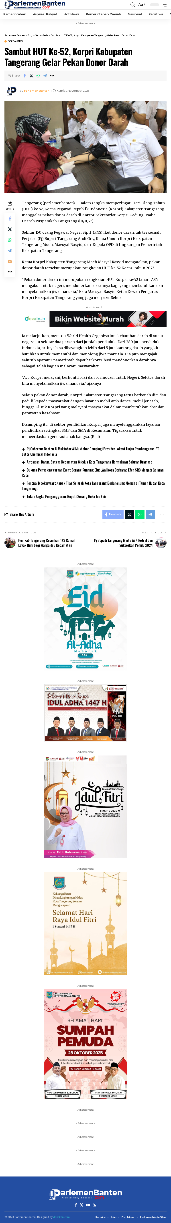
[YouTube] (88, 1205)
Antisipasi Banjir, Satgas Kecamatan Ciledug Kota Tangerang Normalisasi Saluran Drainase (89, 462)
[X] (81, 1205)
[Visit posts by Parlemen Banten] (11, 90)
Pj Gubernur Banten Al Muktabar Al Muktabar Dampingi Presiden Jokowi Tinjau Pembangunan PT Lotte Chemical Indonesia (90, 451)
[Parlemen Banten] (34, 4)
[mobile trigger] (163, 4)
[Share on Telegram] (45, 75)
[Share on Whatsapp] (38, 75)
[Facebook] (76, 1205)
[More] (52, 75)
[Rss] (94, 1205)
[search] (132, 4)
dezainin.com (61, 1217)
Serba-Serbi (15, 41)
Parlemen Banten (36, 90)
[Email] (9, 261)
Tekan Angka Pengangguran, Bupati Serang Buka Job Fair (66, 496)
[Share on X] (31, 75)
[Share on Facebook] (24, 75)
